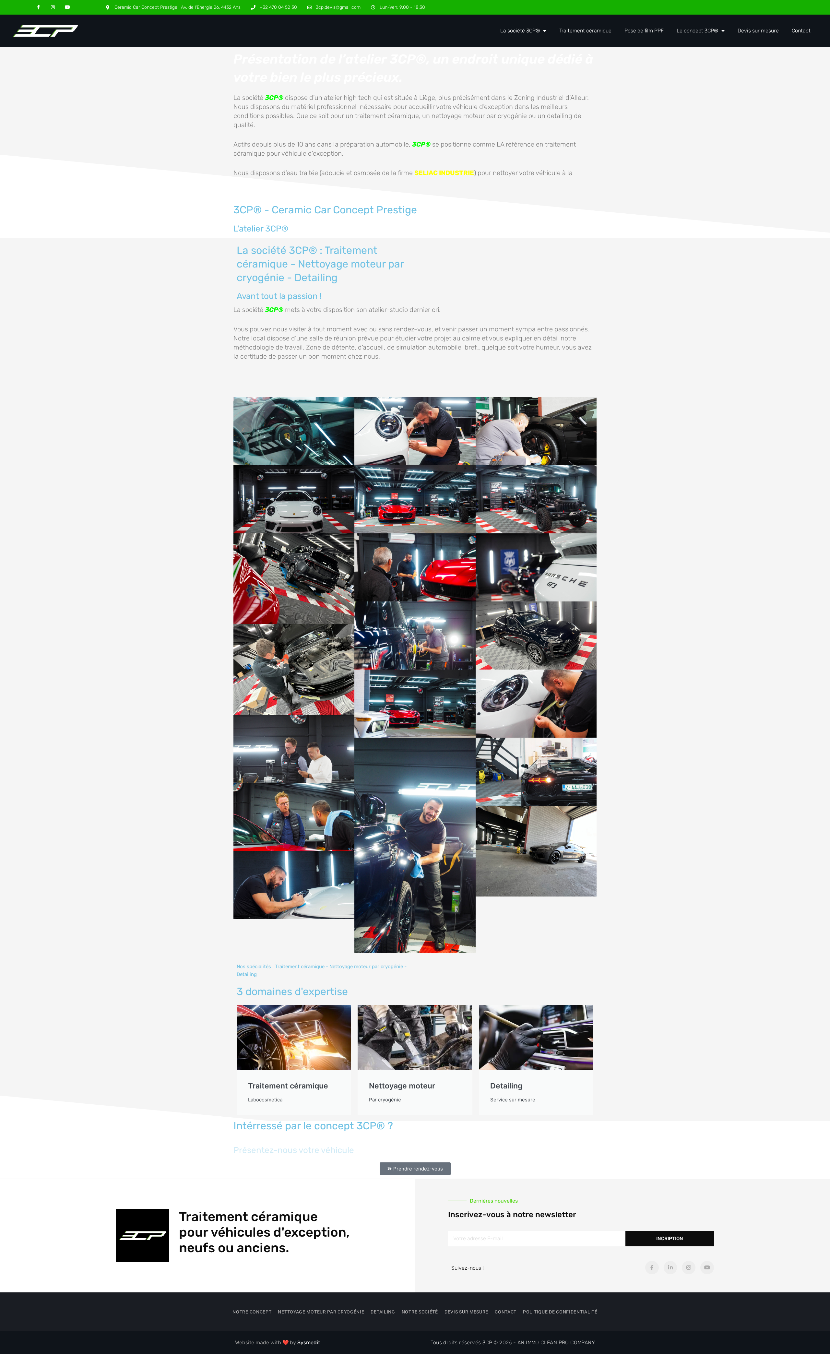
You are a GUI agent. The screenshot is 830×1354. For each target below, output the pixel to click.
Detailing (383, 1311)
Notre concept (251, 1311)
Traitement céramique (585, 31)
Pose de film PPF (644, 31)
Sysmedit (308, 1342)
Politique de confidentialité (560, 1311)
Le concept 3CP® (697, 31)
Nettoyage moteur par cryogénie (321, 1311)
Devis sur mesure (758, 31)
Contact (801, 31)
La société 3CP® (520, 31)
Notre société (420, 1311)
